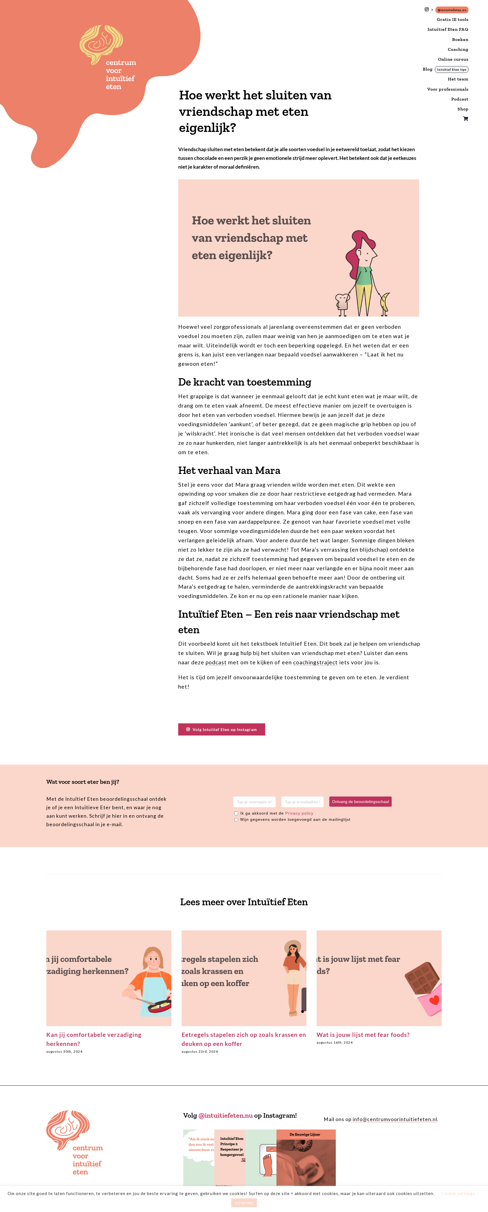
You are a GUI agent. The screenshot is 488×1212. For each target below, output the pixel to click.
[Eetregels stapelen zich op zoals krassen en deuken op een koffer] (244, 933)
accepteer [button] (244, 1202)
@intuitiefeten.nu (226, 1115)
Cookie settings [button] (458, 1193)
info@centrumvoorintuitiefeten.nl (395, 1119)
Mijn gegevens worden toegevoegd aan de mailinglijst (295, 819)
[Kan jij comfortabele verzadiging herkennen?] (108, 933)
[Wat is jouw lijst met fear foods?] (379, 933)
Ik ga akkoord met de (276, 813)
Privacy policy (299, 813)
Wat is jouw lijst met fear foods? (363, 1034)
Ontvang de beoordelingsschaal (360, 801)
